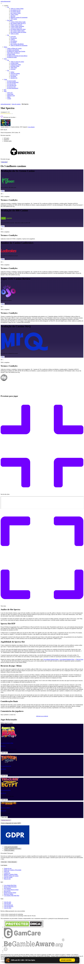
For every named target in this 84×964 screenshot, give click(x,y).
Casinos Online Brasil (16, 27)
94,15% (3, 810)
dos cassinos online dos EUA (18, 23)
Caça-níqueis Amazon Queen (51, 659)
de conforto (13, 42)
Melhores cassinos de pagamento (18, 17)
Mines (8, 97)
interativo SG (13, 78)
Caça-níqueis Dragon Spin (6, 766)
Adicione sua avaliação (42, 716)
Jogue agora (4, 162)
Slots (5, 91)
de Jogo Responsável (12, 88)
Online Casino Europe (16, 24)
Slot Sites (12, 16)
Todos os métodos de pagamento (18, 45)
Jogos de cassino (16, 104)
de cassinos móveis (15, 11)
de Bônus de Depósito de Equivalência (17, 55)
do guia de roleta (11, 81)
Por (8, 7)
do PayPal (13, 36)
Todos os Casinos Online (16, 8)
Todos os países (14, 33)
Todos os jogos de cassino (17, 61)
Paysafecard (13, 38)
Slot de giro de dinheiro (5, 807)
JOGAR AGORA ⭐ (67, 960)
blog (5, 89)
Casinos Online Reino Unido (18, 22)
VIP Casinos (13, 19)
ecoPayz (12, 39)
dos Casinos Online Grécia (17, 30)
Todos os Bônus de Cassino (14, 48)
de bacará (12, 69)
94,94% (3, 769)
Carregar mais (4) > (5, 820)
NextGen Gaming (15, 73)
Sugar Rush (10, 94)
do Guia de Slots (11, 83)
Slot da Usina (79, 659)
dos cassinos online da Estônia (18, 32)
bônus (5, 47)
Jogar (2, 190)
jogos (5, 58)
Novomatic (13, 76)
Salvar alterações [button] (12, 862)
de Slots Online (14, 63)
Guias (5, 79)
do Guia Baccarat (11, 85)
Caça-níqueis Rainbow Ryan (67, 659)
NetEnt (12, 72)
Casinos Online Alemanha (17, 26)
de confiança (13, 41)
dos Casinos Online (15, 13)
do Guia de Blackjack (12, 82)
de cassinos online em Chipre (18, 29)
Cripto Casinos (14, 14)
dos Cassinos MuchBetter (17, 44)
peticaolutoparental (5, 1)
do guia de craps (11, 86)
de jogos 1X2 (13, 75)
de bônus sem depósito (13, 50)
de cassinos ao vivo (15, 10)
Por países (9, 20)
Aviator (9, 98)
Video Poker (13, 67)
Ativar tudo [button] (3, 862)
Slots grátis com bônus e (13, 53)
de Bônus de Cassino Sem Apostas (16, 51)
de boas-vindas (11, 54)
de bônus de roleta (12, 57)
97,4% (3, 746)
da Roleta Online (14, 66)
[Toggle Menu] (1, 3)
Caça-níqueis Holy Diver (5, 790)
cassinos (6, 5)
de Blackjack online (15, 64)
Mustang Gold (11, 95)
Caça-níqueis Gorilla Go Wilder (7, 743)
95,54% (3, 793)
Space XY (10, 92)
